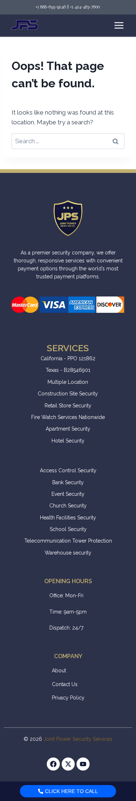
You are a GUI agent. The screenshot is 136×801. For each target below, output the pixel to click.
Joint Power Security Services (78, 739)
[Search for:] (68, 141)
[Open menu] (118, 25)
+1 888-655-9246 (51, 7)
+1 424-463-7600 (85, 7)
